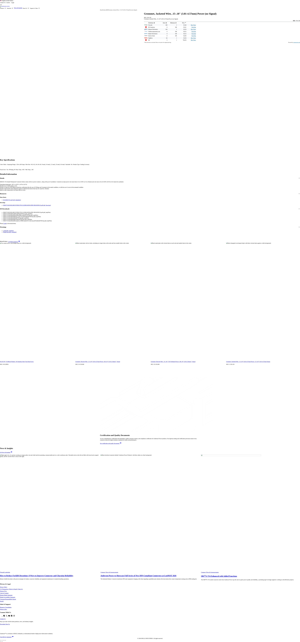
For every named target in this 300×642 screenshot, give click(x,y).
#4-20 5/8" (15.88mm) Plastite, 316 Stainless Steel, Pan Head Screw (17, 361)
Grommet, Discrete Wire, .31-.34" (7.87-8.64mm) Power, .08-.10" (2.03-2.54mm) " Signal (173, 361)
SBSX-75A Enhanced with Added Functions (219, 576)
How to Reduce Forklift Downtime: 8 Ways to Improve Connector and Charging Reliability (36, 576)
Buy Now (193, 25)
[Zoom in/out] (0, 640)
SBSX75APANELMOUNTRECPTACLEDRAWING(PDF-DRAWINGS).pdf (27, 205)
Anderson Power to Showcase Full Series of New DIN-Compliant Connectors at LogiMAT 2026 (138, 576)
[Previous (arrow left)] (0, 641)
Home (101, 10)
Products (104, 10)
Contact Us (3, 619)
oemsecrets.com (296, 42)
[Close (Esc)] (5, 640)
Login (4, 223)
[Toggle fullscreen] (2, 640)
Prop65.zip (9, 232)
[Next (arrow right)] (2, 641)
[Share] (3, 640)
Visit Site (193, 27)
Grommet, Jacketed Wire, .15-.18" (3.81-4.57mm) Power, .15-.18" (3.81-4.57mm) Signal (248, 361)
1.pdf (8, 230)
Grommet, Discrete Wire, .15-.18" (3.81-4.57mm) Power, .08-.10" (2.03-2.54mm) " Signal (97, 361)
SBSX (107, 10)
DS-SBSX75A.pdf (12, 200)
